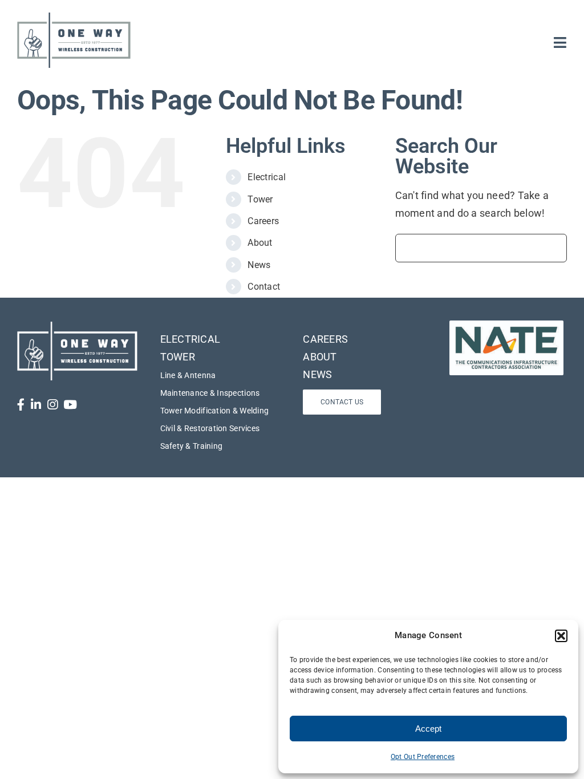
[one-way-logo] (74, 16)
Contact (264, 286)
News (259, 264)
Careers (263, 221)
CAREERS (325, 339)
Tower (260, 199)
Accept (428, 728)
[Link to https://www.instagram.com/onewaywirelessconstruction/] (52, 405)
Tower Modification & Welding (214, 410)
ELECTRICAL (190, 339)
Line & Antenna (188, 375)
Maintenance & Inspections (210, 392)
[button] (561, 636)
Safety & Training (191, 446)
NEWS (317, 374)
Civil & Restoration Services (210, 428)
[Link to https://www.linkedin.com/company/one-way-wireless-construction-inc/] (36, 405)
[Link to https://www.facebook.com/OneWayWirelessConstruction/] (21, 405)
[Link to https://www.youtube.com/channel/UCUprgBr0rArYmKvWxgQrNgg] (70, 405)
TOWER (177, 357)
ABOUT (319, 357)
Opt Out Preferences (423, 757)
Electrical (267, 177)
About (260, 242)
